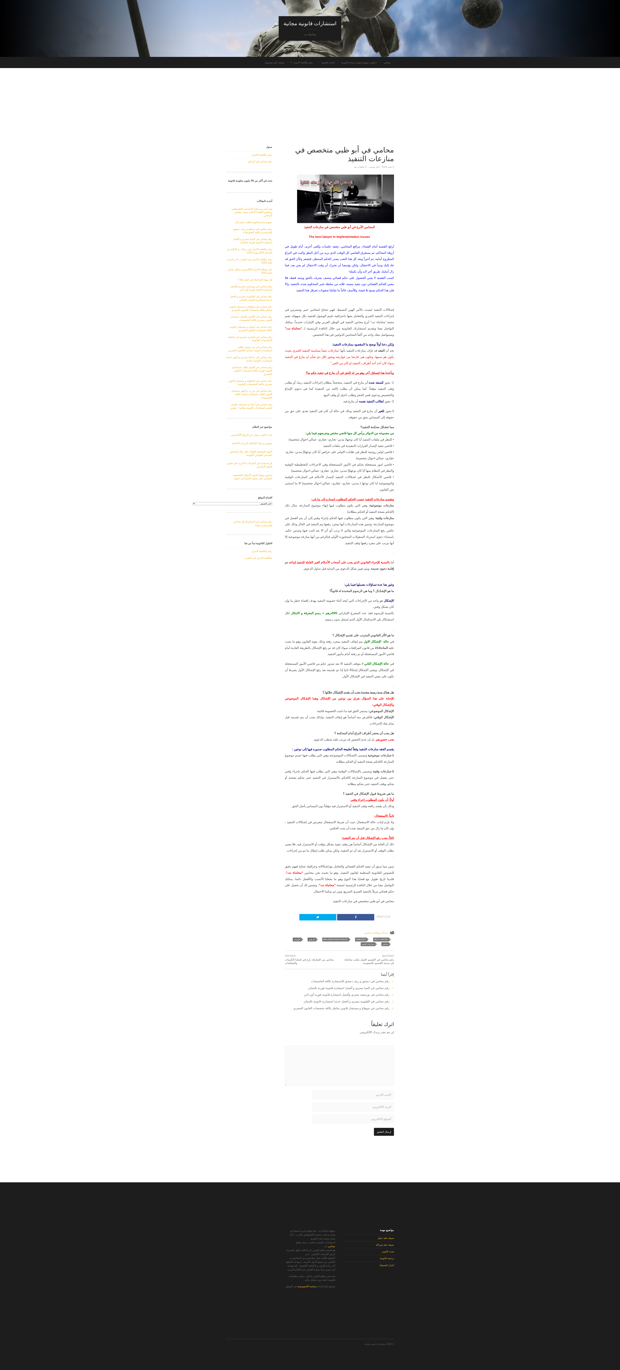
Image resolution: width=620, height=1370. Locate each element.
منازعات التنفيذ (368, 944)
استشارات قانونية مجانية (310, 23)
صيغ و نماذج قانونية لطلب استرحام (253, 222)
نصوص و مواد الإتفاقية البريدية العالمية (252, 443)
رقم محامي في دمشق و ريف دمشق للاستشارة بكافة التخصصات (350, 981)
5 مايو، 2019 (388, 167)
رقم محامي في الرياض (260, 161)
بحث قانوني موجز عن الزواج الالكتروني (251, 434)
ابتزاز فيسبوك (386, 1265)
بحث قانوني (388, 1251)
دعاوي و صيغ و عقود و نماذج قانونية (359, 62)
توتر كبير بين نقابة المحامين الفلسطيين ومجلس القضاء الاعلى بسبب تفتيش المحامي (251, 212)
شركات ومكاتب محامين (376, 932)
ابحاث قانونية (328, 62)
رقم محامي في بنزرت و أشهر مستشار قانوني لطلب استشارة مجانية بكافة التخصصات (251, 394)
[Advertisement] (310, 106)
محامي (387, 62)
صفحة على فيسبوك (274, 62)
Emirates (361, 939)
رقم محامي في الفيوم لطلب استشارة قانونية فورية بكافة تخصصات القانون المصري (252, 370)
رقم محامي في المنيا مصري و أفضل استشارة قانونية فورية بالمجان (348, 988)
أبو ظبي (312, 939)
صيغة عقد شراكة (385, 1244)
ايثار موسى (374, 167)
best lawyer (381, 939)
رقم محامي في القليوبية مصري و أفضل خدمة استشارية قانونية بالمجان (346, 1001)
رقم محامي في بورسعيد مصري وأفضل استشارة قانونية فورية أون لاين (346, 994)
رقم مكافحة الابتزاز (303, 62)
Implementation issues (335, 939)
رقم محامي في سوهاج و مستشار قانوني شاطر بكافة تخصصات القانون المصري (341, 1008)
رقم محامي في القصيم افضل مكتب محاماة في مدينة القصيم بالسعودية (369, 960)
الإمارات (297, 939)
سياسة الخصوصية (307, 1286)
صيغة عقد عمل (386, 1238)
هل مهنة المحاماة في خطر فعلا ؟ (254, 279)
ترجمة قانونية (387, 1258)
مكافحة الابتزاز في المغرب (258, 558)
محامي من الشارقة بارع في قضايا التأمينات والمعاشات (309, 960)
